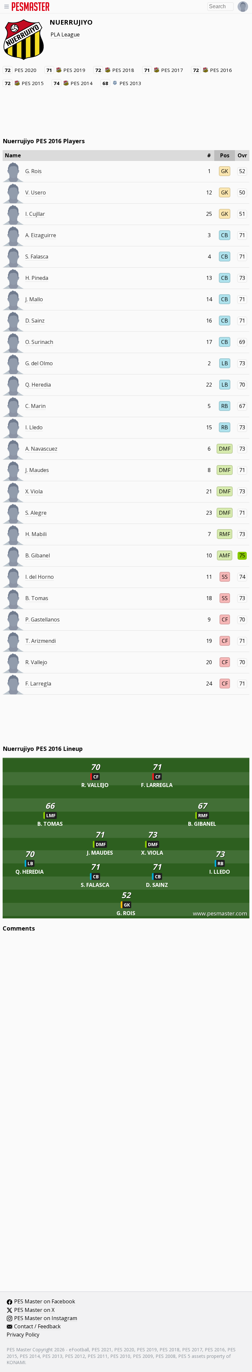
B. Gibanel (37, 555)
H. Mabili (36, 534)
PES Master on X (34, 1310)
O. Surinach (39, 342)
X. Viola (34, 491)
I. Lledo (34, 427)
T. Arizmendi (40, 640)
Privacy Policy (23, 1335)
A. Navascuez (41, 448)
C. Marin (35, 406)
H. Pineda (36, 277)
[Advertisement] (126, 111)
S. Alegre (36, 512)
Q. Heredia (38, 384)
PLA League (65, 34)
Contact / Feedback (37, 1326)
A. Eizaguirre (40, 235)
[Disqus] (126, 1026)
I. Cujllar (35, 213)
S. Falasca (36, 256)
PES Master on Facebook (44, 1301)
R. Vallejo (36, 662)
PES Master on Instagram (45, 1318)
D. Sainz (35, 320)
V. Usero (35, 192)
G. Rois (33, 171)
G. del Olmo (39, 363)
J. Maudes (37, 470)
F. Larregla (38, 683)
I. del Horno (39, 576)
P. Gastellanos (42, 619)
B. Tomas (36, 598)
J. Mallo (34, 299)
